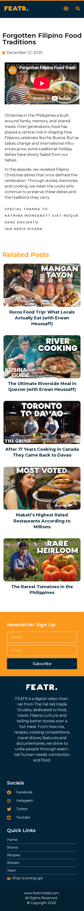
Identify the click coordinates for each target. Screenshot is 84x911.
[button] (66, 8)
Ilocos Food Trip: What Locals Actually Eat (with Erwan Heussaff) (42, 318)
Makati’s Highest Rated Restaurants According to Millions (42, 520)
